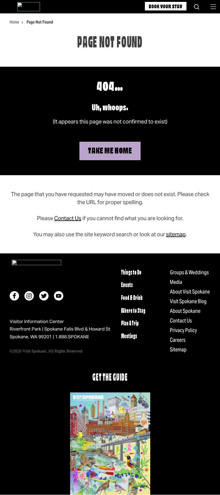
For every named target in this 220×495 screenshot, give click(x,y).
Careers (177, 339)
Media (176, 282)
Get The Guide (110, 378)
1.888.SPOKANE (72, 337)
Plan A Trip (130, 323)
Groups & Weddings (189, 272)
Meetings (129, 336)
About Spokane (185, 311)
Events (127, 285)
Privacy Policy (183, 330)
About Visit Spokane (190, 291)
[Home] (28, 6)
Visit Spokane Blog (188, 301)
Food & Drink (131, 298)
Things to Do (131, 272)
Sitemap (178, 349)
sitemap (176, 234)
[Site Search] (196, 7)
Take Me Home (110, 151)
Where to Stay (133, 311)
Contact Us (67, 218)
